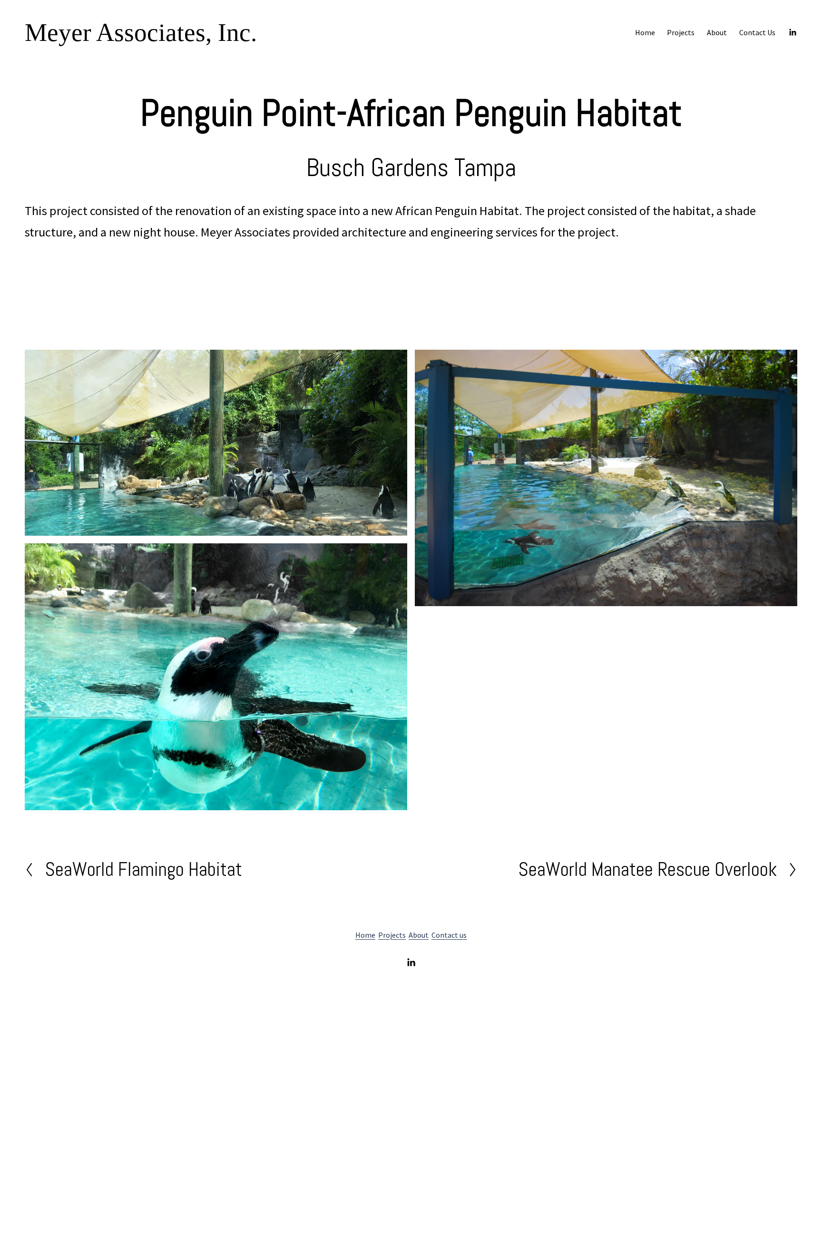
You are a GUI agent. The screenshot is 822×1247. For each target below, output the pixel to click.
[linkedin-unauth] (792, 32)
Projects (392, 935)
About (717, 32)
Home (645, 32)
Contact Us (757, 32)
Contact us (449, 935)
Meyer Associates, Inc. (141, 32)
